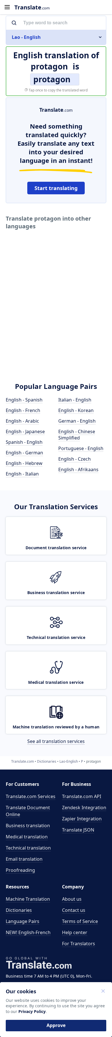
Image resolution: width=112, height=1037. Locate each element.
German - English (77, 421)
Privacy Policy (32, 1011)
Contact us (73, 910)
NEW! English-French (28, 932)
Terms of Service (80, 921)
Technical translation (28, 848)
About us (72, 899)
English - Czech (74, 459)
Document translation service (56, 547)
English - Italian (22, 474)
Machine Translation (28, 899)
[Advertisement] (56, 314)
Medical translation (27, 837)
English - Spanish (24, 400)
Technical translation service (56, 637)
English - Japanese (25, 431)
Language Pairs (22, 921)
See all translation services (56, 741)
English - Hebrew (24, 463)
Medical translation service (56, 682)
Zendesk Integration (84, 807)
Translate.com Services (30, 796)
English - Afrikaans (78, 469)
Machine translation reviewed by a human (56, 727)
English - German (24, 452)
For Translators (78, 943)
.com (32, 7)
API (81, 796)
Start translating (56, 188)
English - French (23, 410)
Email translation (24, 859)
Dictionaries (19, 910)
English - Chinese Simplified (76, 434)
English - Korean (76, 410)
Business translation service (56, 592)
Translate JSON (78, 830)
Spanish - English (24, 442)
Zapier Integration (82, 819)
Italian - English (74, 400)
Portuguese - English (80, 448)
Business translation (28, 825)
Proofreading (20, 870)
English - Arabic (22, 421)
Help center (74, 932)
